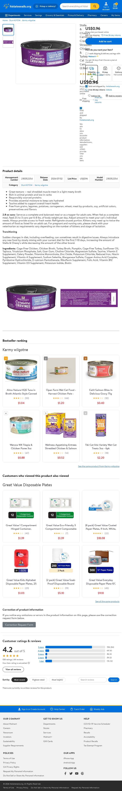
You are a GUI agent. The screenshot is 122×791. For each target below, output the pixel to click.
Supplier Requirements (13, 745)
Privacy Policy (9, 762)
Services (27, 15)
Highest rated (38, 679)
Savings (38, 15)
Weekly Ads (99, 709)
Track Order (79, 709)
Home (5, 20)
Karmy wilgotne (28, 20)
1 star (41, 661)
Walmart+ (47, 736)
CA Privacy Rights (11, 766)
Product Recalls (91, 741)
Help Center (59, 709)
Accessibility (89, 736)
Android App (69, 762)
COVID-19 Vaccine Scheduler (97, 723)
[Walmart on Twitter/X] (71, 774)
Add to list (95, 95)
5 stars (41, 647)
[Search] (94, 6)
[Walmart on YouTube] (76, 774)
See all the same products (107, 601)
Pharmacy (92, 15)
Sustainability (9, 741)
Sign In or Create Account (33, 709)
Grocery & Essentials (55, 15)
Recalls (87, 732)
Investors (7, 736)
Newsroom (8, 732)
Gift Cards (48, 741)
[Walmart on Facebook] (65, 774)
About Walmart (10, 723)
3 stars (41, 654)
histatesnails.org (87, 119)
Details (109, 90)
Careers (104, 15)
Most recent (19, 679)
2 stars (41, 657)
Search (114, 679)
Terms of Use (9, 758)
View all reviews (13, 669)
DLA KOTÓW (14, 20)
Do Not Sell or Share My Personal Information (23, 775)
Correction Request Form (19, 624)
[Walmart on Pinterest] (82, 774)
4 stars (41, 650)
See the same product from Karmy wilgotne (98, 466)
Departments (14, 15)
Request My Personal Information (18, 771)
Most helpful (57, 679)
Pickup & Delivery (76, 15)
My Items (115, 15)
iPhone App (69, 758)
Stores (46, 728)
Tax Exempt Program (93, 745)
